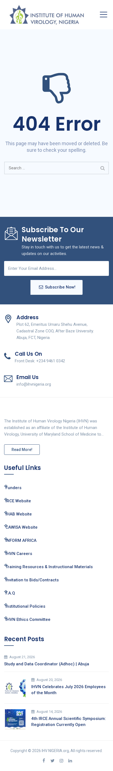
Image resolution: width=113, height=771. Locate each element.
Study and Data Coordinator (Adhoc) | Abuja (46, 663)
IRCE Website (18, 500)
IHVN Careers (18, 553)
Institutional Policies (25, 606)
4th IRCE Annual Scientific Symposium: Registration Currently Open (68, 721)
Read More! (22, 449)
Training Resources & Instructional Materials (49, 566)
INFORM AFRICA (20, 540)
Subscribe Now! (60, 287)
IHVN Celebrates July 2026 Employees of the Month (68, 689)
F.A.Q (10, 593)
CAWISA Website (21, 527)
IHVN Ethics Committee (27, 619)
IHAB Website (18, 514)
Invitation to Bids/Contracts (32, 579)
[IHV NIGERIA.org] (46, 14)
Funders (13, 487)
